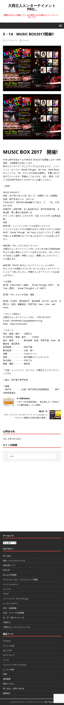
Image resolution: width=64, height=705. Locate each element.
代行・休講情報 (10, 608)
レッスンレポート (10, 603)
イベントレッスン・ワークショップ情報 (20, 579)
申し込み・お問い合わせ (13, 688)
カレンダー (8, 650)
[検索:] (32, 456)
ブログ (6, 593)
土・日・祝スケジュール (13, 617)
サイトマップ (9, 655)
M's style (7, 555)
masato (25, 40)
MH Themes (50, 702)
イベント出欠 (9, 645)
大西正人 (7, 622)
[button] (60, 25)
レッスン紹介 (9, 669)
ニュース (7, 589)
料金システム (9, 683)
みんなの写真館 (10, 574)
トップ (6, 660)
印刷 (5, 674)
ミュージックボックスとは (14, 664)
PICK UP (6, 570)
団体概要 (7, 679)
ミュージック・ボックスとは (15, 598)
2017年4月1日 (12, 40)
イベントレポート (10, 584)
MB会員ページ (9, 565)
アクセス (7, 641)
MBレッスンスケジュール (14, 560)
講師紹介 (7, 693)
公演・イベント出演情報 (13, 612)
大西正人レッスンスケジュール (16, 627)
